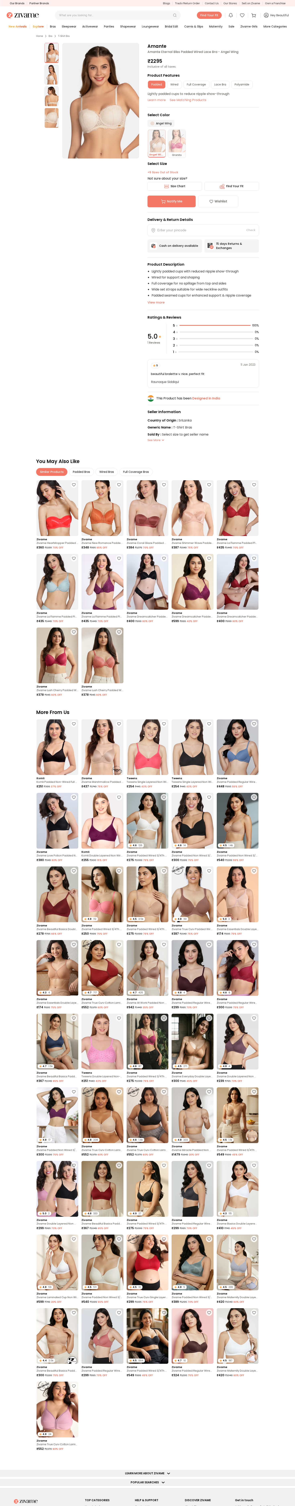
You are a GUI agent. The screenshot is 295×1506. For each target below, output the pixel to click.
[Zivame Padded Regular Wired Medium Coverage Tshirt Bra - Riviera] (237, 747)
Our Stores (230, 3)
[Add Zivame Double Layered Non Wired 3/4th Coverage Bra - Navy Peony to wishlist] (74, 1459)
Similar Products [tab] (52, 472)
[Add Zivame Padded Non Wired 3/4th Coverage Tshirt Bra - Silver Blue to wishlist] (209, 1239)
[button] (175, 15)
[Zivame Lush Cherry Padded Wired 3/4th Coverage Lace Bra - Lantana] (102, 655)
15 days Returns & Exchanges (229, 246)
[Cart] (254, 15)
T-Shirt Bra (64, 36)
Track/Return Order (187, 3)
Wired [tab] (174, 84)
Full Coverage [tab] (196, 84)
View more (156, 302)
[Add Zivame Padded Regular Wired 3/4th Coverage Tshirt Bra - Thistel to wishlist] (209, 1386)
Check (250, 230)
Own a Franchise (275, 3)
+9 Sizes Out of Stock (163, 172)
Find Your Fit (234, 186)
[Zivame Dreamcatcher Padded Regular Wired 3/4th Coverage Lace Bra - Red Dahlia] (237, 582)
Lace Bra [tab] (220, 84)
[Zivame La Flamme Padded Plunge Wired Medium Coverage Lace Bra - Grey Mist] (57, 582)
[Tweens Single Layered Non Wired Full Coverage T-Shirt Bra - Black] (192, 747)
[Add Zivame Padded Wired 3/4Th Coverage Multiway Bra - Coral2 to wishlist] (119, 871)
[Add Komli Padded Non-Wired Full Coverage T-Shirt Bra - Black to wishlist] (74, 724)
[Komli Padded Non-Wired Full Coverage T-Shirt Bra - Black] (57, 747)
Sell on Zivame (251, 3)
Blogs (166, 3)
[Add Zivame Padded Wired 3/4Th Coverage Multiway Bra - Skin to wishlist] (254, 1092)
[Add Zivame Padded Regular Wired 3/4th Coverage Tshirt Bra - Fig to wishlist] (209, 944)
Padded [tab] (156, 84)
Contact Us (212, 3)
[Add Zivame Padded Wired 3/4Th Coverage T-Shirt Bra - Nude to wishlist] (164, 871)
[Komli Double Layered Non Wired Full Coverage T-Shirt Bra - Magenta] (102, 821)
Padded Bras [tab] (81, 472)
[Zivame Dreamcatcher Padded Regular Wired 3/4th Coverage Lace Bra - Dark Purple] (192, 582)
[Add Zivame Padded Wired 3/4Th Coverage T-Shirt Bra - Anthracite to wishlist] (164, 1165)
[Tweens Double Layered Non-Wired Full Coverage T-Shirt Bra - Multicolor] (102, 1041)
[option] (52, 53)
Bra (50, 36)
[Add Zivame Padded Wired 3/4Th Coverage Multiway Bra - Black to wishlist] (164, 1312)
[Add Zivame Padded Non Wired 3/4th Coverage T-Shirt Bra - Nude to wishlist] (254, 797)
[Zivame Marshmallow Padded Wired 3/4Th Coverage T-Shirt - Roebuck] (102, 747)
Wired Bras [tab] (106, 472)
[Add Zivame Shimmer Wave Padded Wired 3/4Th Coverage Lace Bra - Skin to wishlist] (209, 484)
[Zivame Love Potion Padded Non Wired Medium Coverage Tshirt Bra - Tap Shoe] (57, 821)
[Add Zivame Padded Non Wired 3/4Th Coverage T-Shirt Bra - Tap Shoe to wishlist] (209, 797)
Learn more (157, 100)
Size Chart (178, 186)
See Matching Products (188, 100)
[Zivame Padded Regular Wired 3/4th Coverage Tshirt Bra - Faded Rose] (102, 1336)
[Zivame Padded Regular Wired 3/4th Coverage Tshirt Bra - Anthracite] (192, 1189)
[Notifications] (230, 15)
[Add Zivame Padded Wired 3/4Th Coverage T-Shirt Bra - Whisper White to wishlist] (164, 797)
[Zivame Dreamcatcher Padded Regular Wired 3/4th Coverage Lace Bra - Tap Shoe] (147, 582)
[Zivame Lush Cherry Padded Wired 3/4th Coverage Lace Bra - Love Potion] (57, 655)
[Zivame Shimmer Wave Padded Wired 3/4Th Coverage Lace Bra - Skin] (192, 508)
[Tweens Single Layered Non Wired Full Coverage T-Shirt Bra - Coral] (147, 747)
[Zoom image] (100, 100)
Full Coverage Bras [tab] (136, 472)
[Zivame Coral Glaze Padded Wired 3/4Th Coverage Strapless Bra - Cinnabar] (147, 508)
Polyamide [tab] (242, 84)
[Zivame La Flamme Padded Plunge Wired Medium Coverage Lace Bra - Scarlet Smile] (237, 508)
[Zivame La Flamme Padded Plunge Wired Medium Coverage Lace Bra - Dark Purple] (102, 582)
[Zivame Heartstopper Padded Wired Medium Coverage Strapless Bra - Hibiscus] (57, 508)
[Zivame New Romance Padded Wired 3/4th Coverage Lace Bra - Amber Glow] (102, 508)
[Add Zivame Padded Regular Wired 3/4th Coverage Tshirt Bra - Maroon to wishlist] (254, 944)
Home (39, 36)
